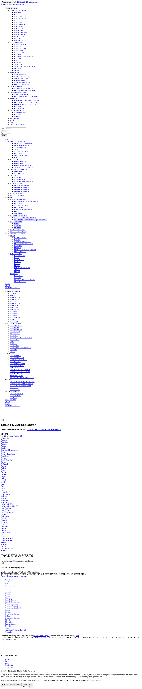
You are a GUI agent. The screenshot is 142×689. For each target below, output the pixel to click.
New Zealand (5, 510)
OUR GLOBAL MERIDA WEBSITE (44, 429)
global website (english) (41, 636)
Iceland (3, 476)
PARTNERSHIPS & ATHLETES (26, 96)
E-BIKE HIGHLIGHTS (18, 10)
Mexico (3, 498)
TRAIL (17, 149)
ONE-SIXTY (19, 46)
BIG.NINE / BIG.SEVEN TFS (25, 56)
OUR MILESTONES (22, 82)
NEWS (7, 284)
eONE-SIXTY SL (20, 16)
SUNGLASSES (20, 282)
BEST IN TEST (20, 114)
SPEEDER (18, 171)
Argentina (4, 442)
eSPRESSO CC (20, 34)
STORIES (18, 116)
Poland (3, 518)
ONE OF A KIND (20, 112)
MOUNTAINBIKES (17, 141)
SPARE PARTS (20, 252)
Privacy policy (96, 680)
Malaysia (4, 496)
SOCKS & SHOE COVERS (24, 280)
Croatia (3, 458)
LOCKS (17, 272)
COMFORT (18, 214)
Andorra (4, 440)
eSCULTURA (19, 36)
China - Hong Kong (8, 454)
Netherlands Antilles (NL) (10, 506)
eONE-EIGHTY (20, 18)
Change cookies (15, 684)
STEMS (17, 240)
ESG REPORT (19, 80)
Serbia (3, 524)
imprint (7, 661)
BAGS (16, 258)
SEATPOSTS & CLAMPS (23, 244)
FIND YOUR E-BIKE (18, 232)
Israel (3, 482)
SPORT (17, 212)
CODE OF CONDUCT (22, 78)
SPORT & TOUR (20, 155)
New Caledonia (6, 508)
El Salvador (5, 464)
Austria (3, 446)
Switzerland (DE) (7, 538)
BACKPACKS (19, 256)
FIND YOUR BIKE (17, 196)
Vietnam (4, 550)
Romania (4, 522)
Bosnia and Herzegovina (9, 450)
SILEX (16, 70)
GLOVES (17, 278)
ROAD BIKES (15, 159)
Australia (4, 444)
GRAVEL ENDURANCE (23, 181)
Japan (3, 486)
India (2, 478)
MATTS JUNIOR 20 (21, 190)
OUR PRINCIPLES (21, 76)
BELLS (17, 264)
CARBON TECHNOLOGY (24, 88)
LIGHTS (17, 262)
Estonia (3, 466)
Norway (4, 514)
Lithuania (4, 492)
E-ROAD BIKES (16, 222)
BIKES (8, 139)
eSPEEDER (18, 40)
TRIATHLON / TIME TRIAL (25, 167)
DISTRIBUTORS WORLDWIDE (26, 100)
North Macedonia (7, 512)
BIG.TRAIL (18, 58)
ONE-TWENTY (20, 44)
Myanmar (4, 502)
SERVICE (13, 98)
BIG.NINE (18, 54)
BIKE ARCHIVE (16, 194)
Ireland (3, 480)
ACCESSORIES (16, 254)
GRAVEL (13, 175)
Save (30, 687)
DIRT (16, 60)
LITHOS (17, 12)
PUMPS (17, 266)
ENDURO (18, 153)
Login (12, 122)
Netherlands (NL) (7, 504)
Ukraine (4, 546)
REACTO (18, 62)
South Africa (5, 532)
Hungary (4, 474)
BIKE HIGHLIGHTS (17, 42)
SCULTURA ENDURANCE (24, 66)
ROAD (16, 224)
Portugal (4, 520)
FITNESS (17, 228)
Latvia (3, 490)
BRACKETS (19, 260)
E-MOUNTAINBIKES (18, 200)
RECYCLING (19, 108)
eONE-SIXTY (19, 22)
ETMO (16, 14)
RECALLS (18, 106)
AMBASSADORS (21, 94)
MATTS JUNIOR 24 (21, 188)
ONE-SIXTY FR (20, 48)
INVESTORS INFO (21, 84)
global (7, 402)
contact (7, 659)
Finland (3, 468)
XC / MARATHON (21, 147)
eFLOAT (17, 20)
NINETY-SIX (19, 52)
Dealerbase (9, 665)
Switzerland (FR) (7, 540)
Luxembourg (5, 494)
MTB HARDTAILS (21, 145)
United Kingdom (7, 548)
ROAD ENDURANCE (22, 165)
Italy (2, 484)
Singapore (4, 526)
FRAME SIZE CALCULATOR (25, 102)
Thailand (4, 544)
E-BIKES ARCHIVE (17, 230)
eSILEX (17, 38)
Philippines (5, 516)
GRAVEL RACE (20, 179)
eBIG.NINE (18, 26)
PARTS (12, 236)
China (3, 452)
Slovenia (4, 530)
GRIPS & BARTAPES (22, 242)
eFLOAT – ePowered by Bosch (25, 218)
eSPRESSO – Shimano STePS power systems (30, 220)
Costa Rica (5, 456)
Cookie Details (27, 684)
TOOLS (17, 270)
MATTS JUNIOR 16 (21, 192)
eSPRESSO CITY (20, 32)
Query (3, 128)
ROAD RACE (19, 163)
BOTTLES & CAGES (22, 268)
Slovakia (4, 528)
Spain (3, 534)
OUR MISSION (20, 74)
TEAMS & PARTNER (18, 92)
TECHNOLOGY (16, 86)
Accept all (5, 684)
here (77, 636)
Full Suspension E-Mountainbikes (26, 202)
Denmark (4, 462)
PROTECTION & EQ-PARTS (25, 250)
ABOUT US (14, 72)
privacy (8, 663)
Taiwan (3, 542)
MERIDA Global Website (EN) (12, 436)
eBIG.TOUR (19, 28)
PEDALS (17, 248)
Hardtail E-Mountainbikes (23, 210)
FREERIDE (18, 208)
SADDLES (18, 246)
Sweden (4, 536)
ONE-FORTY (19, 50)
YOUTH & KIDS (16, 183)
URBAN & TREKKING (19, 169)
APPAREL (14, 274)
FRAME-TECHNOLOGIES (24, 90)
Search (4, 131)
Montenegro (5, 500)
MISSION (18, 68)
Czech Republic (6, 460)
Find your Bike (15, 118)
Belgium (4, 448)
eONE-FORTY (19, 24)
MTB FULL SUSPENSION (24, 143)
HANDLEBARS (20, 238)
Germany (4, 472)
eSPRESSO (18, 30)
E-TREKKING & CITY (18, 216)
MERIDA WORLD (17, 110)
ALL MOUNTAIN (21, 151)
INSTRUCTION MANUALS (25, 104)
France (3, 470)
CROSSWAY (19, 173)
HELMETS (18, 276)
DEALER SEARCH (17, 124)
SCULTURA (19, 64)
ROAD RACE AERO (22, 161)
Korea (3, 488)
